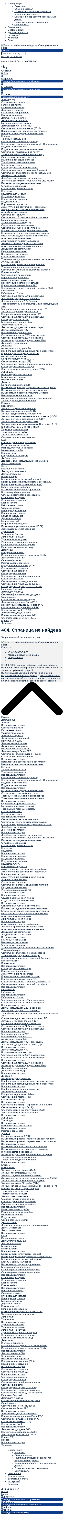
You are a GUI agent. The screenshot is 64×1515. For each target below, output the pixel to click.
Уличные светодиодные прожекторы (20, 267)
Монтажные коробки (12, 450)
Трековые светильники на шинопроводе (22, 154)
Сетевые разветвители (13, 500)
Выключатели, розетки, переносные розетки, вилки (28, 387)
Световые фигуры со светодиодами (20, 594)
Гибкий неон (8, 290)
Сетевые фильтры (11, 560)
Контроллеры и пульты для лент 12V (21, 314)
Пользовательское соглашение (31, 22)
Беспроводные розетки (13, 377)
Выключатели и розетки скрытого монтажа (24, 390)
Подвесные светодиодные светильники (22, 149)
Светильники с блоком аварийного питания (24, 217)
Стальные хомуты (11, 508)
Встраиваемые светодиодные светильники (24, 131)
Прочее (5, 620)
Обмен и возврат (23, 9)
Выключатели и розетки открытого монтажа (24, 392)
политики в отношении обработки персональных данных (27, 674)
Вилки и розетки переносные (16, 395)
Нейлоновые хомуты (12, 505)
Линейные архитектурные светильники (22, 243)
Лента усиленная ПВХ (13, 557)
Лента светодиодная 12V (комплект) (20, 301)
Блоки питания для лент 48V (16, 332)
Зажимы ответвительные (14, 434)
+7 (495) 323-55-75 (11, 56)
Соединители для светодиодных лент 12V (24, 309)
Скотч (4, 466)
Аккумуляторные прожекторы (17, 280)
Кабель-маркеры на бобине (16, 487)
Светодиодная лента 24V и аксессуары (22, 316)
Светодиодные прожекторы (16, 275)
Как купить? (14, 35)
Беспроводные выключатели (16, 374)
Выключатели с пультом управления (21, 489)
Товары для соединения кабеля (18, 400)
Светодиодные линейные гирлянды (20, 576)
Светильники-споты (11, 165)
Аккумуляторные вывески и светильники (22, 209)
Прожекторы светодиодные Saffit (19, 615)
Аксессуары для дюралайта (16, 348)
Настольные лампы (11, 115)
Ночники (5, 136)
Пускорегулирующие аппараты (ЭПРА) (22, 526)
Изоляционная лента (12, 468)
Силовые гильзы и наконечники (18, 437)
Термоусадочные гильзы (14, 429)
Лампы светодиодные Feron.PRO (19, 602)
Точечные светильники (13, 138)
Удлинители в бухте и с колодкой (19, 542)
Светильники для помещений (17, 128)
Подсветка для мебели (13, 193)
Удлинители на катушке (14, 539)
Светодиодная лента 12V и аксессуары (22, 296)
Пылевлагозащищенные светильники (21, 183)
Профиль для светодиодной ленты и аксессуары (27, 351)
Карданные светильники (14, 220)
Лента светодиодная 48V (14, 330)
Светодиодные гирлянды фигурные (20, 584)
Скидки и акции (16, 29)
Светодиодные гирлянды (14, 568)
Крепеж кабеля (9, 502)
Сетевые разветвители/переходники (20, 494)
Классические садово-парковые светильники (25, 233)
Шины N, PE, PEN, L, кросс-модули (20, 426)
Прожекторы (8, 272)
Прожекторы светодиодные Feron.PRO (22, 604)
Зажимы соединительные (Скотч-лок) (21, 413)
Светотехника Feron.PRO (15, 599)
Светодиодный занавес (13, 573)
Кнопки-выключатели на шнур (17, 547)
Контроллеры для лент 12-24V (17, 358)
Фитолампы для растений (15, 112)
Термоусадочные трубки (14, 432)
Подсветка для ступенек (14, 199)
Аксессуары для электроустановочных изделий (26, 398)
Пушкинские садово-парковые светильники (24, 230)
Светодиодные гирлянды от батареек (21, 586)
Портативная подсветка (14, 204)
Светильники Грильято (13, 214)
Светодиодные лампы (13, 102)
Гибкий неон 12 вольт (12, 293)
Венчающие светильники (14, 254)
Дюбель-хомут (9, 458)
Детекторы (7, 549)
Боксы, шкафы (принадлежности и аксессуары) (26, 481)
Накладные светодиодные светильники (22, 133)
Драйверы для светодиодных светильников (24, 460)
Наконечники (8, 405)
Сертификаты (21, 24)
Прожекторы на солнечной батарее (20, 282)
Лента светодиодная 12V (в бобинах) (21, 298)
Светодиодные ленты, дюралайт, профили (24, 288)
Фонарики (6, 623)
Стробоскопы (8, 597)
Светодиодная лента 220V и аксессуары (23, 335)
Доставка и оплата (18, 32)
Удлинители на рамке (13, 536)
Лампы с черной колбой (14, 118)
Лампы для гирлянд (12, 110)
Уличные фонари (10, 261)
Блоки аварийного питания (15, 492)
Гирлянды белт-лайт (12, 589)
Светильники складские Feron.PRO (20, 607)
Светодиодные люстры (13, 361)
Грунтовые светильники (14, 251)
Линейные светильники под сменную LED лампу (27, 180)
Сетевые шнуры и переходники (18, 544)
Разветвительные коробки (15, 445)
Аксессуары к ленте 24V (14, 324)
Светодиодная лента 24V (15, 319)
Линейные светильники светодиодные (21, 178)
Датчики (5, 382)
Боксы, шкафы (9, 476)
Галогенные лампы (11, 104)
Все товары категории (13, 725)
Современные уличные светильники (20, 227)
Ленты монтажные (11, 463)
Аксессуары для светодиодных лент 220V (23, 340)
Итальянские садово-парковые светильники (24, 235)
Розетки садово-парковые (15, 563)
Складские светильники (14, 186)
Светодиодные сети (12, 578)
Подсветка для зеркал (13, 196)
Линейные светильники (13, 175)
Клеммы (5, 403)
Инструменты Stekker (12, 552)
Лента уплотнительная (13, 471)
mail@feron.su (15, 657)
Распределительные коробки (17, 447)
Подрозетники (8, 453)
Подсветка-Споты (10, 201)
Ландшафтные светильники (16, 248)
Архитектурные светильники (16, 238)
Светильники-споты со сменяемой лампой (24, 170)
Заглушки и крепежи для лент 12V (19, 311)
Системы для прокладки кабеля (18, 442)
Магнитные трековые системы (17, 159)
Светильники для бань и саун (17, 188)
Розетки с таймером (12, 379)
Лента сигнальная (11, 474)
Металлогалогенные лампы (16, 123)
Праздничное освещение (14, 565)
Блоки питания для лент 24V (16, 322)
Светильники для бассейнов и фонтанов (23, 264)
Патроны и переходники (14, 523)
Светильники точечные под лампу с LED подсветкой (29, 144)
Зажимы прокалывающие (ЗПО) (18, 411)
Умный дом (7, 371)
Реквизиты (19, 6)
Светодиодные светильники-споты (19, 167)
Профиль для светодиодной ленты (20, 353)
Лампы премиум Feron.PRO (16, 125)
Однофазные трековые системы (18, 157)
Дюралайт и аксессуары (14, 343)
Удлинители (7, 531)
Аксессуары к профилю (14, 356)
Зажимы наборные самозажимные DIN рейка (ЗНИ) (29, 424)
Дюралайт (6, 345)
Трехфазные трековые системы (18, 162)
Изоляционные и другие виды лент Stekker (24, 555)
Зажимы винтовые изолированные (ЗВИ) (23, 419)
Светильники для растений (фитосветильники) (26, 172)
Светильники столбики (13, 256)
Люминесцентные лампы (14, 120)
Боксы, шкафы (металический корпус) (21, 484)
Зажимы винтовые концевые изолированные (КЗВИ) (29, 416)
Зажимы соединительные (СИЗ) (18, 408)
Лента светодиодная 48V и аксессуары (22, 327)
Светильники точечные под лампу (19, 141)
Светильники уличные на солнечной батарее (25, 269)
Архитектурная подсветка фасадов (20, 241)
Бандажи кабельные (12, 515)
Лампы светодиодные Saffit (16, 612)
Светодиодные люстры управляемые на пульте (27, 364)
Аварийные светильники (14, 212)
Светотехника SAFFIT (13, 610)
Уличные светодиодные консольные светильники (27, 259)
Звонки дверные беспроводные (18, 529)
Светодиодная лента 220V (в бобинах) (22, 337)
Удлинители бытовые (12, 534)
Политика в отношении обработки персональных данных (32, 12)
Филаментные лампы (12, 107)
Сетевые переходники (13, 497)
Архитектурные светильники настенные (22, 246)
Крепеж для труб (10, 521)
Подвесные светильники (14, 146)
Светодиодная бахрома (14, 570)
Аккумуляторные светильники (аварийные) (24, 207)
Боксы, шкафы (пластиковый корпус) (21, 479)
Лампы (5, 99)
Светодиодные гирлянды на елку (19, 581)
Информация (15, 3)
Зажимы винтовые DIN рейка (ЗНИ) (20, 421)
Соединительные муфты (14, 455)
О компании (14, 27)
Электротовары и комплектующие (19, 369)
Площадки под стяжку (13, 513)
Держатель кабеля (11, 518)
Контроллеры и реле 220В (15, 385)
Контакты (13, 37)
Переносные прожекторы (15, 277)
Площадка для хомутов (13, 510)
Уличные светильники (13, 222)
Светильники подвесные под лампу (20, 152)
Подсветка (6, 191)
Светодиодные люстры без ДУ (17, 366)
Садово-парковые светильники (17, 225)
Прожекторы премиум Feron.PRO (19, 285)
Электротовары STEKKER (15, 618)
